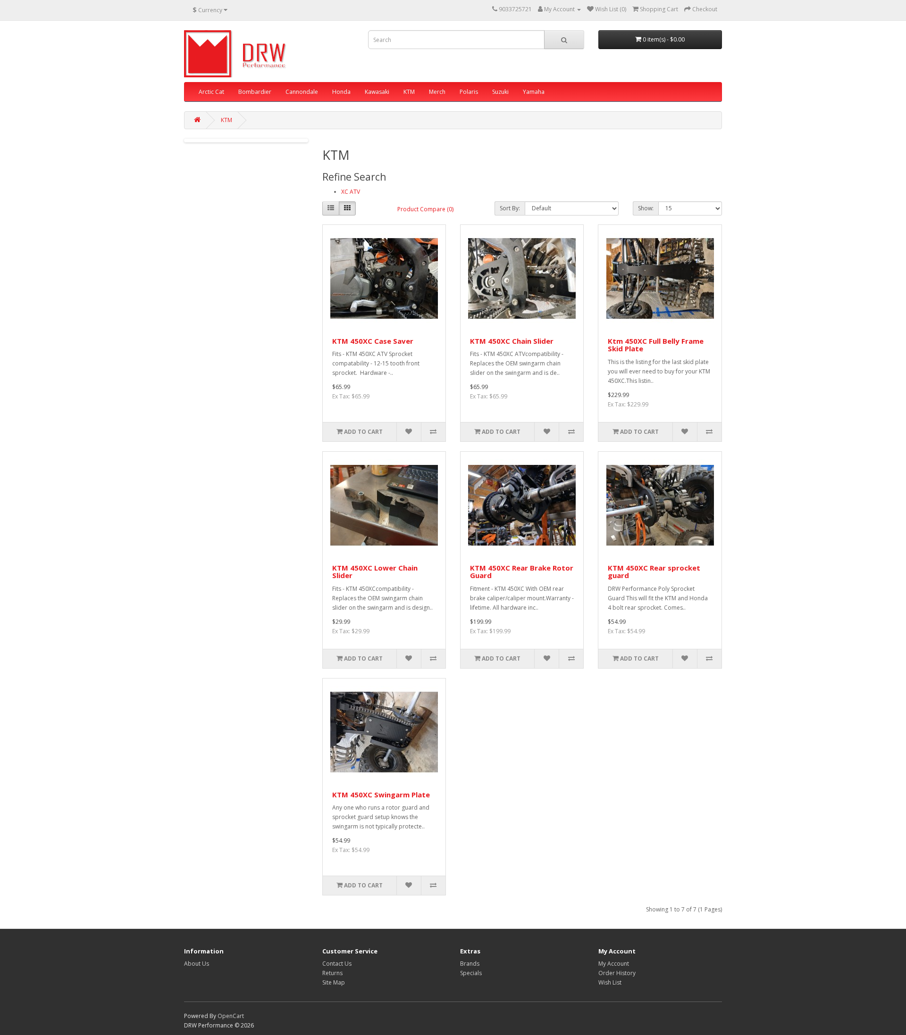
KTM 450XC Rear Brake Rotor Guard (521, 571)
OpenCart (231, 1016)
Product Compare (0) (425, 209)
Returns (332, 973)
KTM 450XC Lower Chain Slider (375, 571)
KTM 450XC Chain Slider (512, 341)
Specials (471, 973)
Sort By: (510, 208)
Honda (341, 92)
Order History (617, 973)
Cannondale (301, 92)
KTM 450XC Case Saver (372, 341)
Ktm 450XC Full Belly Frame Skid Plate (656, 345)
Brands (469, 964)
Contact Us (337, 964)
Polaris (469, 92)
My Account (613, 964)
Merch (437, 92)
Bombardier (254, 92)
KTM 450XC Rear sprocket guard (654, 571)
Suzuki (500, 92)
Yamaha (534, 92)
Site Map (333, 982)
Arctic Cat (211, 92)
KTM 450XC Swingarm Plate (381, 794)
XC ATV (350, 192)
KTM (409, 92)
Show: (646, 208)
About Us (196, 964)
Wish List (609, 982)
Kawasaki (377, 92)
